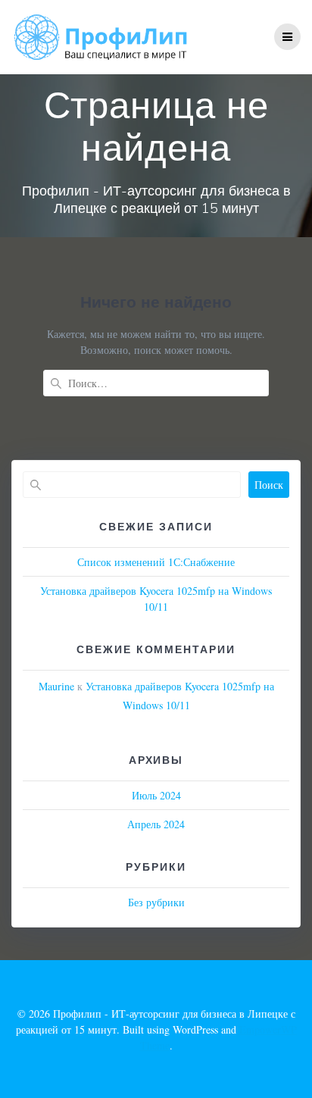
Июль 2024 (156, 795)
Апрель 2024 (156, 824)
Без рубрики (156, 902)
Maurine (56, 686)
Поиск (268, 484)
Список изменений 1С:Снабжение (156, 562)
